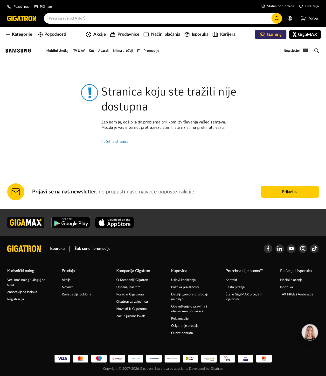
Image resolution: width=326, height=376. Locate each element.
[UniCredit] (117, 358)
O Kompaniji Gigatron (132, 280)
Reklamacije (179, 318)
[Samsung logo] (18, 51)
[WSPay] (209, 358)
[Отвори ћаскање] (309, 332)
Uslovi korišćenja (183, 280)
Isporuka (57, 249)
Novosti (68, 287)
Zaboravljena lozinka (22, 292)
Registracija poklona (76, 294)
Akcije (66, 280)
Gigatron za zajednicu (132, 301)
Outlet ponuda (182, 333)
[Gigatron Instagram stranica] (302, 248)
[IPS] (227, 358)
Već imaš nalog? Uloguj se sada (26, 282)
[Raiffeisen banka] (190, 358)
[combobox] (163, 18)
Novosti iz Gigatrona (131, 309)
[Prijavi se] (289, 18)
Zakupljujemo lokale (131, 316)
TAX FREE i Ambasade (296, 294)
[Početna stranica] (21, 18)
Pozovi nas (21, 6)
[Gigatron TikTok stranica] (314, 248)
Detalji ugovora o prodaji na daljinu (189, 297)
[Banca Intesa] (135, 358)
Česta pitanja (235, 287)
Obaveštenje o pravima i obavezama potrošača (189, 309)
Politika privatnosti (185, 287)
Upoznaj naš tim (128, 287)
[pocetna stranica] (24, 248)
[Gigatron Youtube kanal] (291, 248)
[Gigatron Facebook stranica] (268, 248)
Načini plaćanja (291, 280)
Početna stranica (115, 141)
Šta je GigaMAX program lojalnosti (244, 297)
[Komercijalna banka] (172, 358)
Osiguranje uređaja (185, 326)
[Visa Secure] (245, 358)
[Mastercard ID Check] (264, 358)
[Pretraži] (276, 18)
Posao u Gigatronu (130, 294)
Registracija (15, 299)
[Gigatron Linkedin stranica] (279, 248)
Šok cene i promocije (93, 249)
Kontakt (231, 280)
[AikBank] (154, 358)
